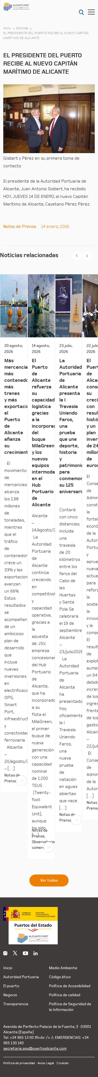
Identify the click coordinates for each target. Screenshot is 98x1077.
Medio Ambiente (63, 968)
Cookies (62, 1063)
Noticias (22, 28)
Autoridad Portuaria (21, 977)
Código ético (60, 977)
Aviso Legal (46, 1063)
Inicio (7, 28)
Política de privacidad (19, 1063)
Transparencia (15, 1004)
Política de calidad (64, 995)
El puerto (11, 986)
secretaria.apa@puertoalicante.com (34, 1048)
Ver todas (49, 880)
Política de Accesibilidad (69, 986)
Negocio (10, 995)
